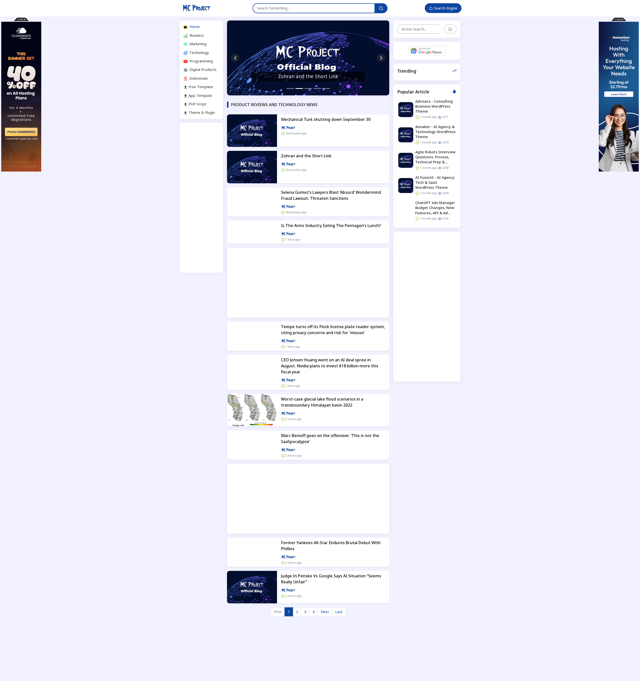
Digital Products (202, 69)
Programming (200, 61)
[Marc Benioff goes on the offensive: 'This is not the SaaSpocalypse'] (252, 445)
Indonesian (198, 78)
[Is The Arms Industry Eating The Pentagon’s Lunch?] (252, 232)
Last (338, 611)
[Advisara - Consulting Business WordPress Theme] (405, 109)
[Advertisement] (201, 198)
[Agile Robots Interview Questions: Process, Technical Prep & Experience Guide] (405, 160)
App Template (200, 95)
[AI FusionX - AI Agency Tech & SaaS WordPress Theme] (405, 185)
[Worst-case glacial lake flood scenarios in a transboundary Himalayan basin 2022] (252, 410)
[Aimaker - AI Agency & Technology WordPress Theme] (405, 134)
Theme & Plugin (201, 112)
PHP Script (197, 104)
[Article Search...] (450, 29)
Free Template (200, 86)
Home (194, 26)
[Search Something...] (381, 8)
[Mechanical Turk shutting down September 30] (252, 130)
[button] (235, 57)
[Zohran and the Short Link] (308, 57)
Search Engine (445, 8)
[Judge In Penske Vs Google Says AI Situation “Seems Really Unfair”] (252, 587)
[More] (288, 127)
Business (196, 35)
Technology (198, 52)
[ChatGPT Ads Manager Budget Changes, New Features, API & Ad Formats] (405, 211)
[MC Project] (197, 8)
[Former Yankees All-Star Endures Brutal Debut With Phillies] (252, 552)
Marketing (197, 43)
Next (325, 611)
